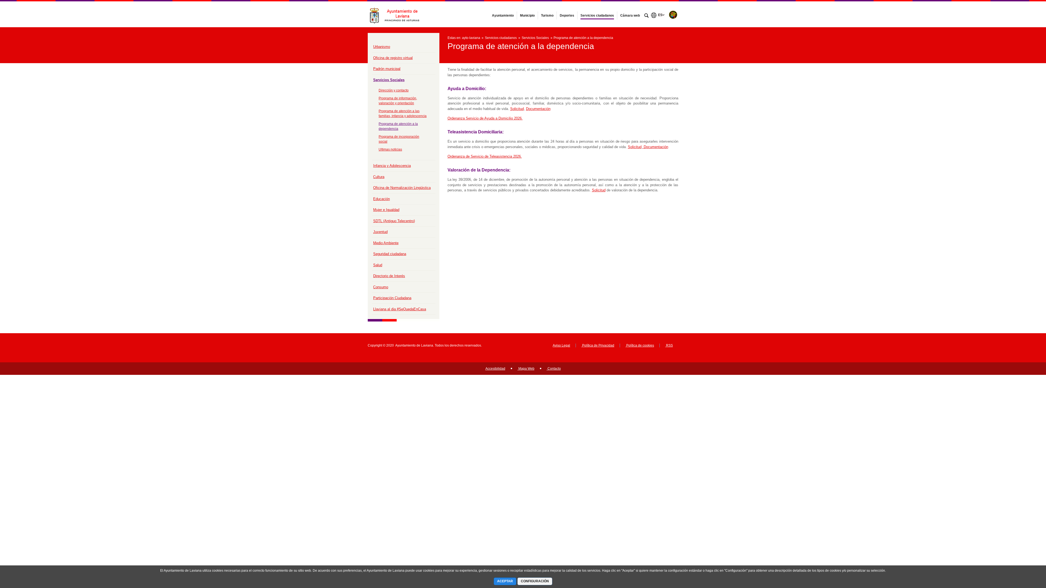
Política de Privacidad (597, 345)
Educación (381, 199)
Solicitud (517, 109)
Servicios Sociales (389, 80)
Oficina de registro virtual (393, 58)
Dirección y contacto (394, 90)
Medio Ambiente (386, 243)
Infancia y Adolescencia (392, 166)
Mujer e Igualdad (386, 210)
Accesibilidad (495, 368)
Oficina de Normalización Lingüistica (402, 188)
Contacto (554, 368)
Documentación (538, 109)
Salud (377, 265)
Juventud (380, 232)
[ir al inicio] (1024, 555)
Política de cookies (639, 345)
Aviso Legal (561, 345)
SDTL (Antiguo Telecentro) (394, 221)
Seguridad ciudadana (389, 254)
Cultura (378, 177)
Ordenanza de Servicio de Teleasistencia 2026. (485, 156)
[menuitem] (503, 15)
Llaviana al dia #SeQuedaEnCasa (399, 309)
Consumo (380, 287)
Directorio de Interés (389, 276)
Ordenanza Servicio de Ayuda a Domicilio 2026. (485, 118)
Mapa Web (526, 368)
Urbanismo (381, 47)
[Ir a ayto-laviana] (398, 14)
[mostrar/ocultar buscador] (646, 16)
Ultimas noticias (390, 149)
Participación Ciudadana (392, 298)
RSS (669, 345)
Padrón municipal (386, 69)
